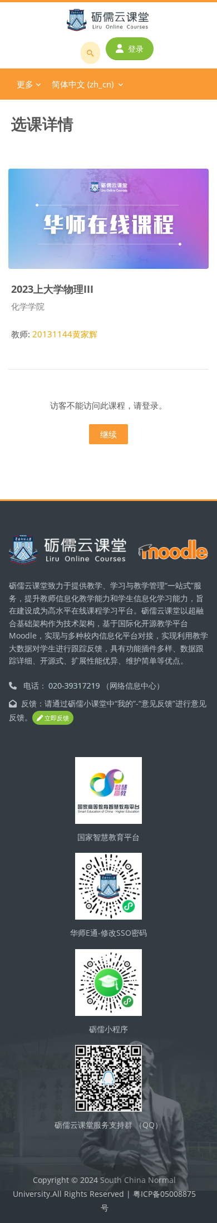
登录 (136, 48)
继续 (108, 434)
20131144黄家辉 (64, 334)
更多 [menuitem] (25, 84)
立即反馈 (56, 718)
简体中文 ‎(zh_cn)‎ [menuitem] (83, 84)
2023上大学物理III (52, 289)
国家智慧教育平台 (108, 837)
